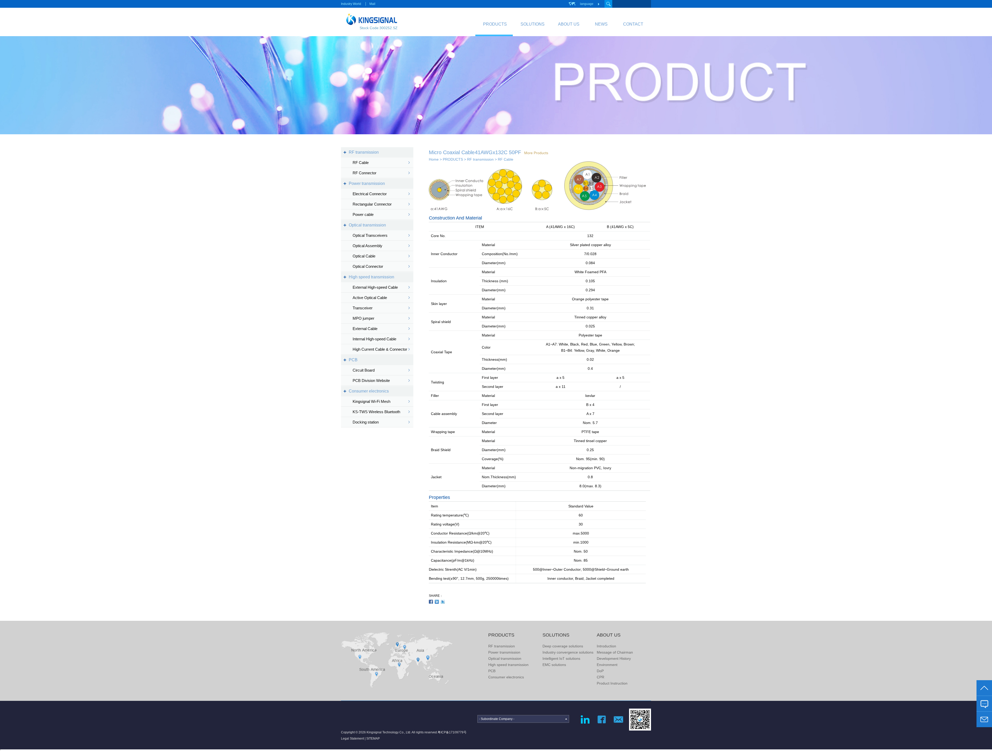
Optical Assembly (367, 246)
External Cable (365, 328)
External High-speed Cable (375, 287)
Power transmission (367, 183)
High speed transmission (371, 277)
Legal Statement (352, 738)
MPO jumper (363, 318)
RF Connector (364, 173)
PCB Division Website (371, 380)
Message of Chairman (615, 652)
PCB (353, 360)
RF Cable (361, 162)
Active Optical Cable (370, 297)
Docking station (366, 422)
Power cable (363, 214)
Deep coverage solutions (562, 646)
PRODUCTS (495, 24)
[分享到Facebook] (431, 602)
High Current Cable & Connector (380, 349)
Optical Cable (364, 256)
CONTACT (633, 24)
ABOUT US (568, 24)
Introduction (606, 646)
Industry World (351, 4)
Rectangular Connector (372, 204)
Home (434, 159)
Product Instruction (612, 683)
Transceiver (363, 308)
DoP (600, 671)
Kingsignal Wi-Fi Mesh (371, 401)
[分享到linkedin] (437, 602)
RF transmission (364, 152)
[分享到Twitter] (443, 602)
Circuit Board (364, 370)
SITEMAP (373, 738)
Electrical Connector (370, 194)
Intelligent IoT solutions (561, 658)
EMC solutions (554, 665)
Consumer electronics (369, 391)
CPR (600, 677)
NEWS (601, 24)
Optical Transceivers (370, 235)
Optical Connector (368, 266)
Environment (607, 665)
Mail (372, 4)
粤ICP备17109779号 (452, 732)
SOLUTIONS (533, 24)
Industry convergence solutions (567, 652)
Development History (614, 658)
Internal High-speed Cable (374, 339)
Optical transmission (367, 225)
